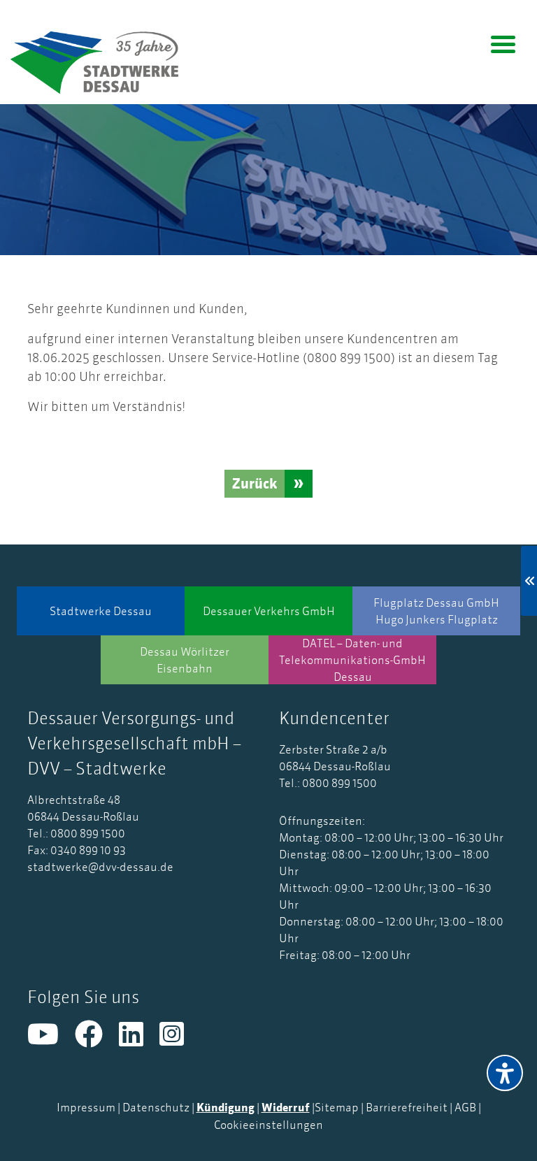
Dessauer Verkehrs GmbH (269, 611)
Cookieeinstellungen (268, 1125)
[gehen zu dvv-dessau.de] (104, 62)
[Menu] (503, 43)
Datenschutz (155, 1107)
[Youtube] (51, 1040)
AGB (465, 1107)
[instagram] (178, 1040)
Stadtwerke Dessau (101, 611)
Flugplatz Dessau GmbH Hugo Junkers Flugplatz (436, 611)
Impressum (86, 1107)
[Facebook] (97, 1040)
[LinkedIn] (139, 1040)
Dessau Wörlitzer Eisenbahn (184, 659)
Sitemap (337, 1107)
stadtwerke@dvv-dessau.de (100, 867)
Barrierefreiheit (407, 1107)
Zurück (254, 484)
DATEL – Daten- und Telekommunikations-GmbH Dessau (352, 660)
